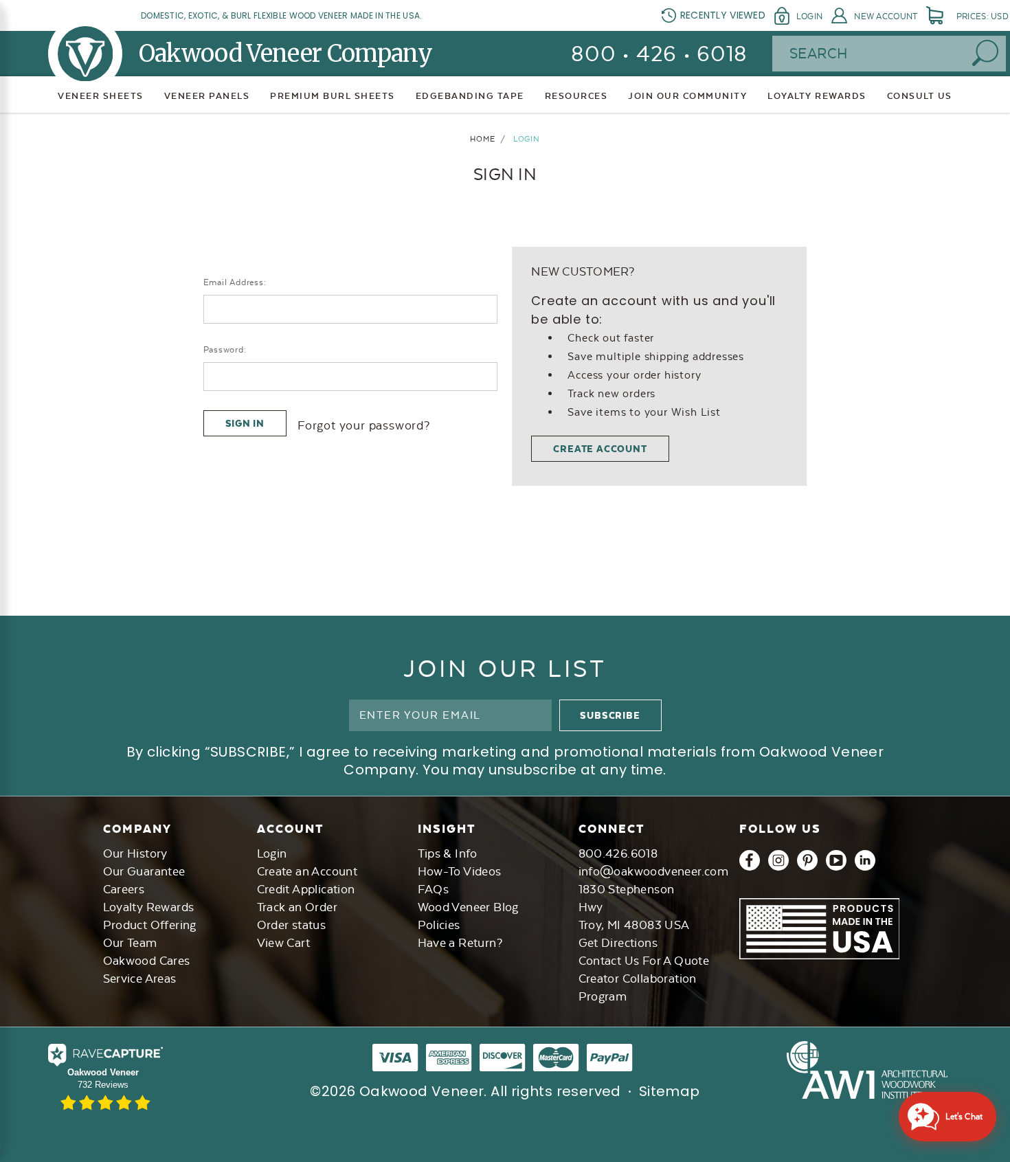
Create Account (600, 448)
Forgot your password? (364, 425)
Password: (225, 350)
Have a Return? (460, 943)
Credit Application (306, 889)
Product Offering (150, 925)
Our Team (130, 943)
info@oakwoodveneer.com (654, 871)
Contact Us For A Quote (644, 961)
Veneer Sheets (101, 96)
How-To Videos (460, 871)
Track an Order (297, 907)
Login (809, 16)
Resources (576, 96)
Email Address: (235, 282)
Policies (439, 925)
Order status (291, 925)
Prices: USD (982, 16)
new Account (885, 16)
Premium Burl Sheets (332, 96)
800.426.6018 (618, 853)
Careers (124, 889)
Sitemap (669, 1091)
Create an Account (307, 871)
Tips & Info (448, 853)
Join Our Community (687, 96)
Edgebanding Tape (470, 96)
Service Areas (140, 978)
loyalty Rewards (816, 96)
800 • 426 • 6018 (659, 54)
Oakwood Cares (146, 961)
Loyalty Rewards (148, 907)
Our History (135, 853)
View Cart (284, 943)
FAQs (433, 889)
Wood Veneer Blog (468, 907)
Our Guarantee (144, 871)
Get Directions (618, 943)
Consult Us (919, 96)
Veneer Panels (207, 96)
